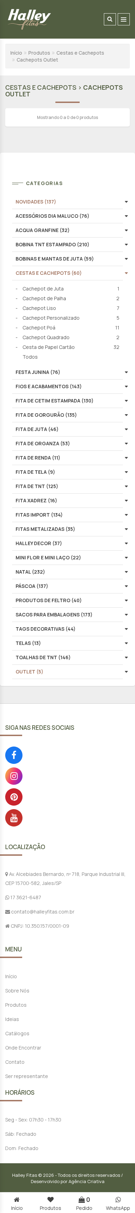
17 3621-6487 (25, 897)
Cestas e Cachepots (80, 52)
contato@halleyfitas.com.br (42, 911)
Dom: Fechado (21, 1148)
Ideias (12, 1019)
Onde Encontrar (23, 1047)
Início (16, 52)
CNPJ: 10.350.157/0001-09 (39, 926)
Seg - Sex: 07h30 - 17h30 (33, 1119)
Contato (15, 1062)
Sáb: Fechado (20, 1134)
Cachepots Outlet (37, 59)
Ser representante (26, 1076)
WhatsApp (118, 1208)
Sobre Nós (17, 990)
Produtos (39, 52)
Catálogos (17, 1033)
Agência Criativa (87, 1181)
